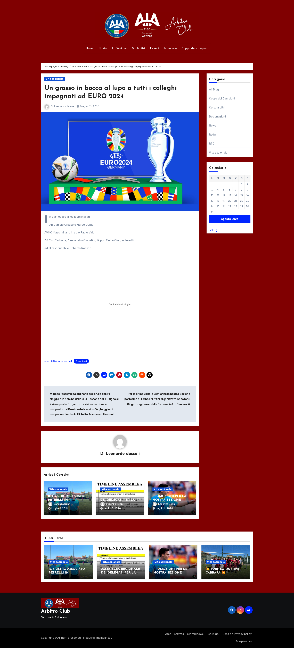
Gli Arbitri (138, 48)
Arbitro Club (55, 611)
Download (81, 361)
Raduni (213, 134)
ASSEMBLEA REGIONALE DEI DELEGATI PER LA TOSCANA (119, 500)
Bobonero (170, 48)
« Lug (213, 230)
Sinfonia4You (196, 634)
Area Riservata (174, 634)
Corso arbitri (217, 107)
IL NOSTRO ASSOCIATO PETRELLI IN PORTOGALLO (66, 500)
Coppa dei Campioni (222, 98)
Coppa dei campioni (195, 48)
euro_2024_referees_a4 (58, 361)
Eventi (154, 48)
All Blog (214, 89)
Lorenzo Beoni (62, 504)
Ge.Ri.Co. (213, 634)
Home (90, 48)
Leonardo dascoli (64, 106)
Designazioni (217, 116)
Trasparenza (244, 641)
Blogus (87, 637)
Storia (103, 48)
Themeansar (103, 637)
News (212, 125)
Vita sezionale (54, 78)
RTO (212, 143)
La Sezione (119, 48)
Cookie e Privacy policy (237, 634)
